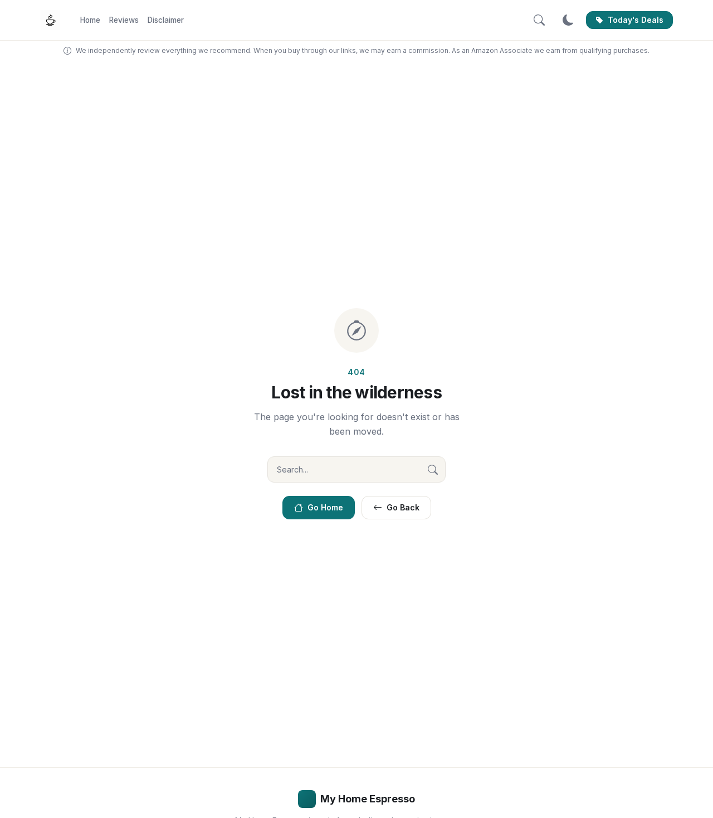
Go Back (403, 507)
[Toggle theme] (568, 20)
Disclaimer (166, 20)
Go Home (325, 507)
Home (90, 20)
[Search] (539, 20)
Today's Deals (635, 20)
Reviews (124, 20)
